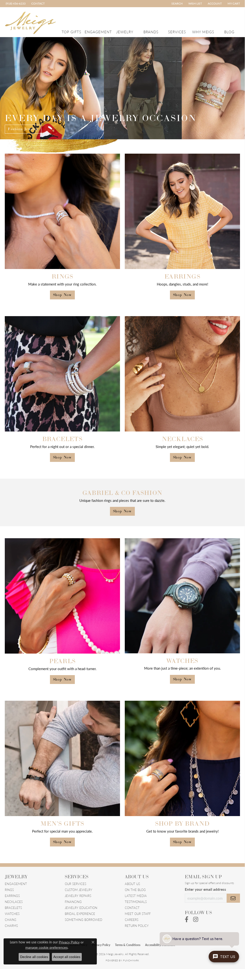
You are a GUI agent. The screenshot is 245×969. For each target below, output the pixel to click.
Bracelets (13, 907)
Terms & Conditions (127, 945)
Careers (131, 919)
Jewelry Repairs (78, 895)
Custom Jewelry (78, 889)
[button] (176, 3)
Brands (151, 31)
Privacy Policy (101, 945)
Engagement (98, 31)
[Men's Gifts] (62, 758)
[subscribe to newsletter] (233, 898)
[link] (15, 3)
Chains (10, 919)
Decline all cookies (34, 957)
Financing (73, 901)
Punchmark (131, 960)
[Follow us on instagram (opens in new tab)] (195, 919)
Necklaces (14, 901)
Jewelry (124, 31)
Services (177, 31)
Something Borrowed (83, 919)
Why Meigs (203, 31)
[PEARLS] (62, 596)
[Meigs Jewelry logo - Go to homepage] (30, 22)
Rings (9, 889)
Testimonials (136, 901)
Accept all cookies (66, 957)
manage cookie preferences (46, 947)
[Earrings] (182, 211)
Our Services (75, 883)
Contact (132, 907)
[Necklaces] (182, 373)
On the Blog (135, 889)
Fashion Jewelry (23, 129)
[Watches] (182, 595)
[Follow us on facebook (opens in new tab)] (186, 919)
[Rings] (62, 211)
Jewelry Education (81, 907)
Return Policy (137, 925)
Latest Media (136, 895)
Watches (12, 913)
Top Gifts (71, 31)
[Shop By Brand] (182, 758)
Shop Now (62, 294)
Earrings (12, 895)
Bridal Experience (80, 913)
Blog (229, 31)
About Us (132, 883)
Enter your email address (205, 889)
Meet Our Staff (138, 913)
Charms (11, 925)
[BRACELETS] (62, 373)
